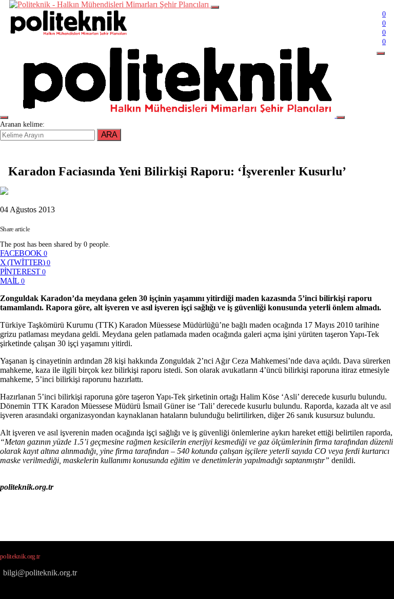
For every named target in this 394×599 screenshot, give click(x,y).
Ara (109, 134)
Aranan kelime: (22, 124)
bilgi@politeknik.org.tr (40, 572)
